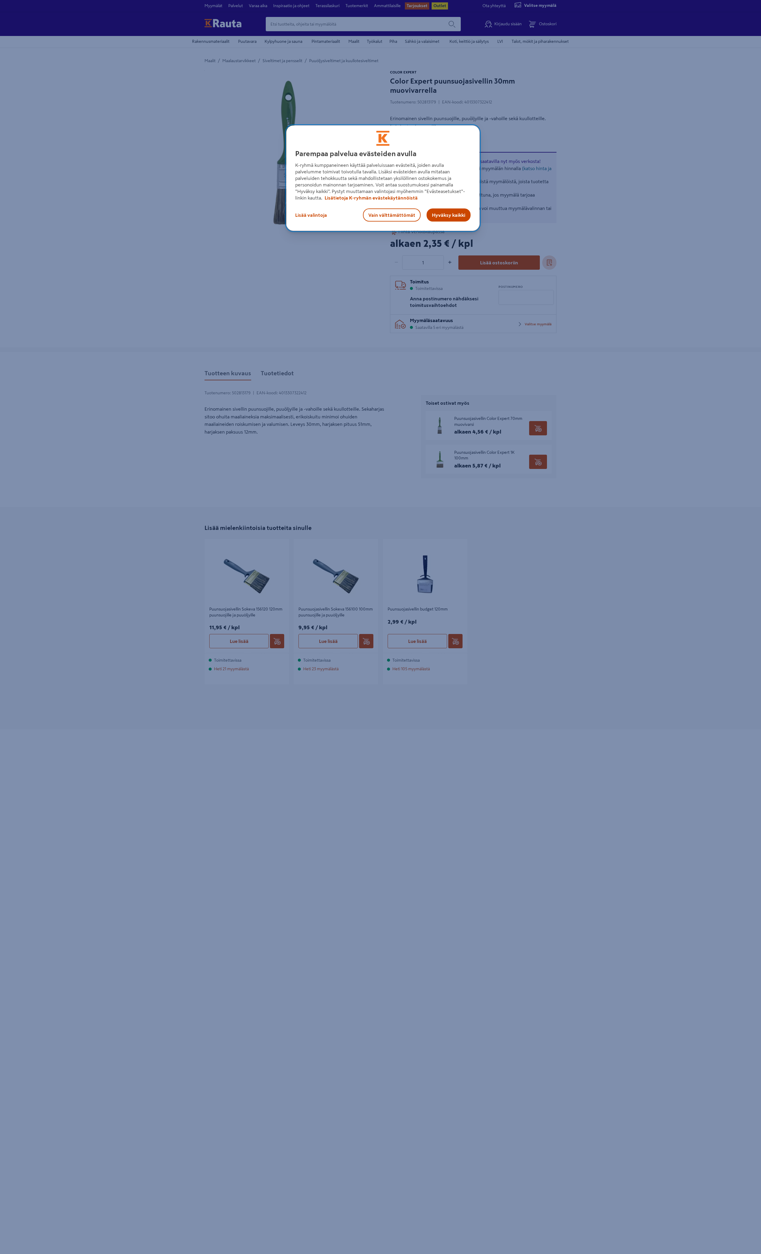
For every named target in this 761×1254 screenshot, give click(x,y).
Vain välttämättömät (391, 215)
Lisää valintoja (311, 215)
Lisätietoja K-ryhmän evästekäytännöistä (371, 197)
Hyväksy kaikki (448, 215)
